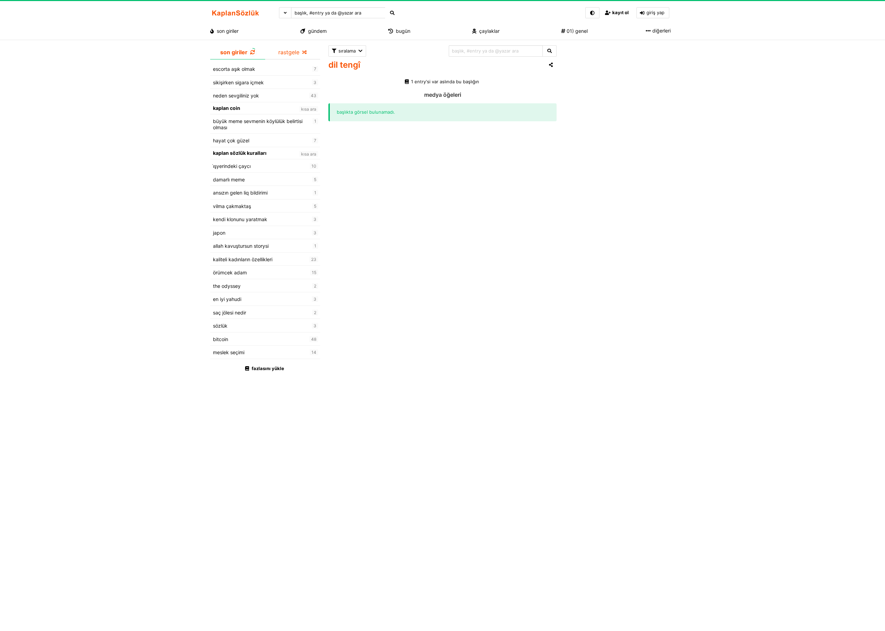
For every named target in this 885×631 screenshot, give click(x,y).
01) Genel (576, 31)
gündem (316, 31)
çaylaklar (488, 31)
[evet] (549, 51)
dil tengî (344, 64)
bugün (401, 31)
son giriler (226, 31)
